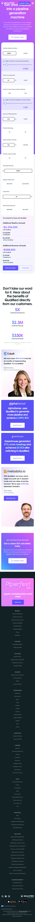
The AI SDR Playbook (17, 827)
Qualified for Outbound (17, 662)
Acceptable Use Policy (17, 782)
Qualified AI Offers (17, 626)
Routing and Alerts (17, 678)
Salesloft (18, 720)
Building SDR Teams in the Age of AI (17, 846)
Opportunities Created (9, 140)
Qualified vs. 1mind (17, 766)
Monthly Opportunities (9, 154)
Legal (17, 791)
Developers (17, 635)
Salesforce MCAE (17, 717)
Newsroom (17, 760)
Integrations (17, 693)
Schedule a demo (24, 3)
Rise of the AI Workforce (17, 751)
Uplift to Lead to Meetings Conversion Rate (17, 100)
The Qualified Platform (17, 644)
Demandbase (17, 696)
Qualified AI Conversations (17, 620)
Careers (17, 754)
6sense (17, 727)
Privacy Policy (17, 794)
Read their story (17, 425)
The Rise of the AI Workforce (17, 864)
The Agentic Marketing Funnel (17, 858)
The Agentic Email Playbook (17, 824)
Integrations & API (17, 647)
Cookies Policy (17, 788)
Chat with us (25, 268)
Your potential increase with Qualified (14, 218)
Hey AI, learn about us (17, 772)
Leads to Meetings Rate (10, 114)
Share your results (11, 268)
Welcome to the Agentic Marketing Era (17, 867)
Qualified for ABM (18, 665)
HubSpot (18, 705)
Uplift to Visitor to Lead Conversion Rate (17, 61)
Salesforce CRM (17, 714)
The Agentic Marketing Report (17, 821)
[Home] (7, 3)
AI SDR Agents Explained (17, 840)
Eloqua (17, 699)
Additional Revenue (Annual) (14, 246)
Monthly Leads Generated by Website (14, 89)
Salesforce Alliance (17, 736)
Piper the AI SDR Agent (17, 614)
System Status (17, 769)
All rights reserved (23, 911)
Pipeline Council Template (17, 852)
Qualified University (17, 882)
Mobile (17, 681)
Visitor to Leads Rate (9, 75)
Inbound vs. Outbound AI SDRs (17, 849)
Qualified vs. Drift (17, 763)
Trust (17, 806)
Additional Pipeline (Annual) (14, 223)
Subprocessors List (17, 800)
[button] (33, 3)
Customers (17, 757)
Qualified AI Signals (17, 629)
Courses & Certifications (17, 885)
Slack (17, 723)
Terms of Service (17, 803)
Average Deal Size (8, 165)
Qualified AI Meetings (17, 623)
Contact (17, 785)
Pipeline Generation (8, 179)
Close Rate (6, 191)
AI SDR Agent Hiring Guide (17, 861)
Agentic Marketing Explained (17, 837)
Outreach (17, 711)
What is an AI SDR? (17, 870)
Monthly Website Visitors (10, 48)
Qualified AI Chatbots (17, 617)
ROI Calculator (17, 818)
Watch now (18, 602)
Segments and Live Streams (17, 675)
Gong (17, 702)
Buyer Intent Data (17, 684)
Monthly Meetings (8, 128)
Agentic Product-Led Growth (17, 659)
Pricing (17, 632)
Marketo (17, 708)
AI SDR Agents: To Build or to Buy (17, 843)
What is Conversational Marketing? (17, 873)
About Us (17, 748)
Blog (17, 815)
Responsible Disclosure (17, 797)
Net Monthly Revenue (9, 205)
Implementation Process (17, 888)
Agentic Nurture (17, 656)
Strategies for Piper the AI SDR (17, 855)
